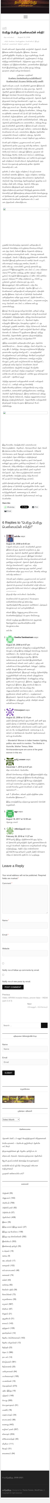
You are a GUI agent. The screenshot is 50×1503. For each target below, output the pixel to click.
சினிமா (5, 1308)
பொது (4, 1400)
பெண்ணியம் (30, 41)
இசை (4, 1222)
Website (5, 948)
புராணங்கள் (13, 44)
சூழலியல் (6, 1318)
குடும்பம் (26, 44)
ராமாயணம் (7, 1419)
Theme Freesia (27, 1490)
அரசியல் (5, 1202)
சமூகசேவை (7, 1299)
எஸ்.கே (17, 536)
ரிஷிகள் (20, 44)
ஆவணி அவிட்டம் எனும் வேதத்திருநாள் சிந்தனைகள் (24, 1138)
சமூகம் (5, 1303)
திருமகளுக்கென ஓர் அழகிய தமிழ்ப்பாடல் (19, 1151)
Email (5, 934)
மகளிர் (4, 28)
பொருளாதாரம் (8, 1405)
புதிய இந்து (7, 1390)
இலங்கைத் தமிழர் (9, 1246)
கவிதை (5, 1284)
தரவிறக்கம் (7, 1332)
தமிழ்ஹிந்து (6, 1490)
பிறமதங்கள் (7, 1385)
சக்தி (6, 41)
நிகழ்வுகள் (6, 1361)
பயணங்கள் (7, 1381)
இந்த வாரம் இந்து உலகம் (12, 1226)
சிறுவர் (5, 1313)
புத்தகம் (5, 1395)
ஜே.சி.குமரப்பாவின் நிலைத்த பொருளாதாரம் (20, 1160)
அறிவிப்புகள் (7, 1207)
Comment (7, 883)
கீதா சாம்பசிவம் (8, 37)
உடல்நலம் (6, 1250)
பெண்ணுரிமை (20, 41)
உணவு (4, 1255)
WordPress (39, 1490)
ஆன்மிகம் (6, 1217)
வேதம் (5, 1448)
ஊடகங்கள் (6, 1260)
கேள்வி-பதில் (7, 1289)
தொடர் (5, 1352)
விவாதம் (5, 1434)
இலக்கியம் (6, 1241)
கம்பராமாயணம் (8, 1270)
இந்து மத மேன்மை (10, 1231)
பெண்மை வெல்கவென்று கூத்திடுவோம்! (25, 78)
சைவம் (5, 1323)
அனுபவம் (6, 1197)
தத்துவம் (6, 1328)
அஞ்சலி (5, 1193)
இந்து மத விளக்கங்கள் (11, 1236)
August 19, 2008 (23, 37)
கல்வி (4, 1279)
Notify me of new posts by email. (16, 981)
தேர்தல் (5, 1347)
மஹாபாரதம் (7, 1414)
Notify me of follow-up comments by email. (20, 970)
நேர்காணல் (6, 1366)
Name (5, 920)
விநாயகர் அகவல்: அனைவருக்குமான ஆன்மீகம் (22, 1155)
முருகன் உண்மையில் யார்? (13, 1173)
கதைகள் (6, 1265)
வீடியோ (5, 1443)
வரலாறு (5, 1424)
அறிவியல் (6, 1212)
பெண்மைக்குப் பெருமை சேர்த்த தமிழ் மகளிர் (24, 81)
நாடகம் (5, 1357)
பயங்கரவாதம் (8, 1376)
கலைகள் (6, 1275)
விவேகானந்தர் (8, 1438)
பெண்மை (12, 41)
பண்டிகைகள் (7, 1371)
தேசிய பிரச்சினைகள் (11, 1337)
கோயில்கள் (7, 1294)
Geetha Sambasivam (23, 637)
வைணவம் (6, 1453)
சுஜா (16, 811)
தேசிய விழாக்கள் (9, 1342)
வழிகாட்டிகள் (7, 1429)
